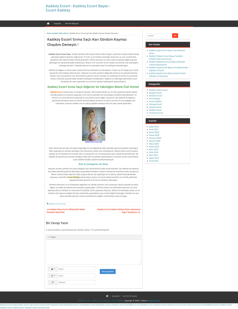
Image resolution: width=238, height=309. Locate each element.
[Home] (48, 23)
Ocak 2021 (153, 129)
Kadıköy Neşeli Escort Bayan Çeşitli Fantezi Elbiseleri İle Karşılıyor (167, 74)
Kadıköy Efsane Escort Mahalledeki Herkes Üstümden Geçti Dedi (66, 211)
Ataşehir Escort (155, 92)
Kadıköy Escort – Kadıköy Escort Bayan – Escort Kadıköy (78, 8)
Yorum (53, 237)
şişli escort (34, 304)
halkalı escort (5, 304)
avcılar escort (44, 304)
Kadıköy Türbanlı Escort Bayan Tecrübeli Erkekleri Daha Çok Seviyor (166, 57)
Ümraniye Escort (156, 112)
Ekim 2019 (153, 149)
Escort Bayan (154, 98)
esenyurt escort (57, 304)
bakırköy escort (146, 304)
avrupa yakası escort (20, 304)
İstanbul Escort (155, 107)
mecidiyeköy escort (87, 304)
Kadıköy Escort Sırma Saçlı (57, 204)
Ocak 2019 (153, 160)
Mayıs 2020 (154, 143)
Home (49, 33)
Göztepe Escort (155, 104)
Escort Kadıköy (155, 101)
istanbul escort (225, 304)
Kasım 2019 (154, 146)
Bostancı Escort (155, 95)
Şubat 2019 (154, 158)
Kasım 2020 (154, 135)
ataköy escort (18, 307)
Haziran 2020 (154, 140)
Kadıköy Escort (155, 110)
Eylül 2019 (153, 152)
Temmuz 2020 (155, 138)
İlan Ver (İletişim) (130, 296)
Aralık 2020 (154, 132)
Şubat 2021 (154, 126)
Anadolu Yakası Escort (60, 33)
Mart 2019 (153, 155)
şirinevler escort (118, 304)
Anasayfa (115, 296)
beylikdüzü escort (71, 304)
